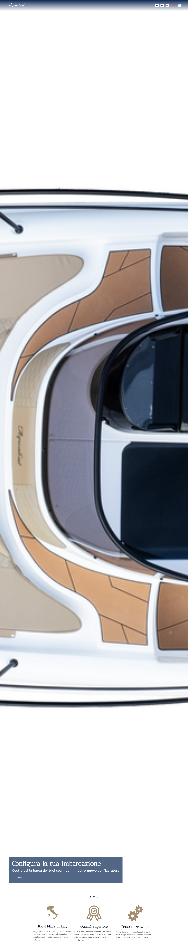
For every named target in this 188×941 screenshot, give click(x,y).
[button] (90, 896)
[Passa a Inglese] (174, 5)
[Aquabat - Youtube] (167, 5)
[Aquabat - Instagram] (162, 5)
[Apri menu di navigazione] (179, 5)
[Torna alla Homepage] (26, 5)
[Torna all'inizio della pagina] (182, 935)
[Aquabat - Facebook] (157, 5)
